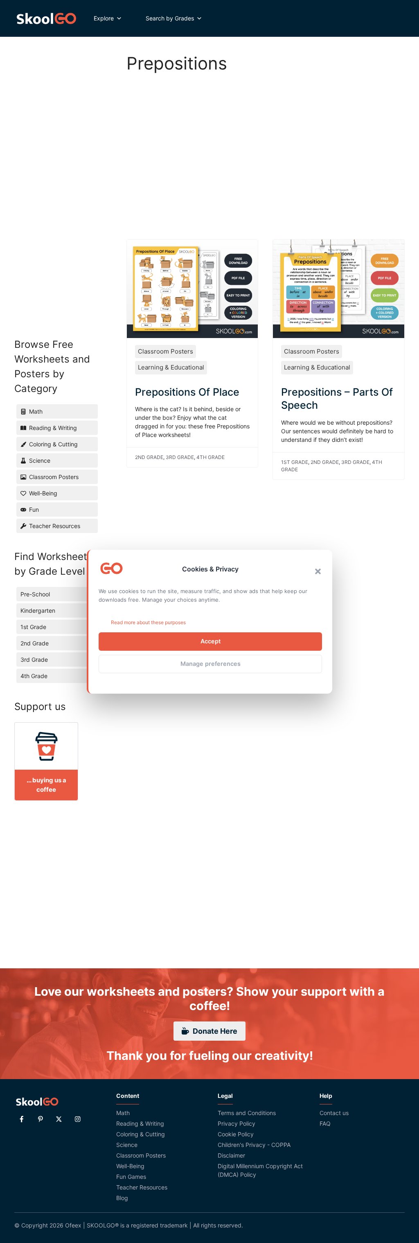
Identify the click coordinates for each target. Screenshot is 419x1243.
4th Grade (210, 457)
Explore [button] (104, 18)
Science (126, 1144)
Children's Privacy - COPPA (254, 1144)
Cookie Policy (236, 1134)
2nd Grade (149, 457)
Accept (210, 641)
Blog (122, 1197)
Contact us (334, 1112)
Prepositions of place (187, 392)
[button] (318, 571)
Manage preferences (210, 663)
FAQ (325, 1123)
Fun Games (131, 1176)
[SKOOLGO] (46, 18)
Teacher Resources (141, 1187)
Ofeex (73, 1225)
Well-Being (130, 1165)
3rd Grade (180, 457)
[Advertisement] (265, 147)
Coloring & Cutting (140, 1134)
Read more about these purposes (148, 622)
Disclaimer (231, 1155)
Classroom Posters (165, 351)
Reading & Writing (140, 1123)
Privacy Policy (236, 1123)
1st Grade (294, 462)
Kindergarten (37, 610)
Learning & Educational (171, 367)
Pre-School (35, 594)
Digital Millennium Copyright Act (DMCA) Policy (260, 1170)
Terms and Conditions (247, 1112)
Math (123, 1112)
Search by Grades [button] (170, 18)
